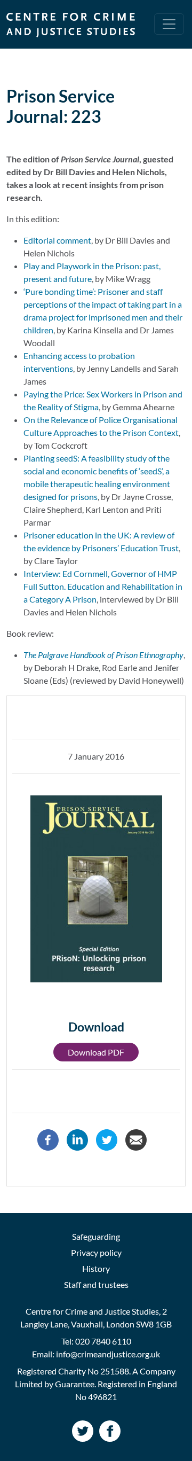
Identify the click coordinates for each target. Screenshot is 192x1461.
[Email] (136, 1139)
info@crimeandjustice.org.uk (108, 1354)
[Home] (74, 24)
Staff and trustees (96, 1284)
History (96, 1268)
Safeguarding (96, 1236)
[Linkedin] (77, 1139)
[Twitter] (106, 1139)
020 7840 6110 (103, 1341)
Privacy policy (96, 1252)
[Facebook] (48, 1139)
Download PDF (96, 1052)
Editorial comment (57, 240)
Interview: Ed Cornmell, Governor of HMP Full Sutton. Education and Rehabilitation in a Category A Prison (102, 586)
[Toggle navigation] (169, 24)
